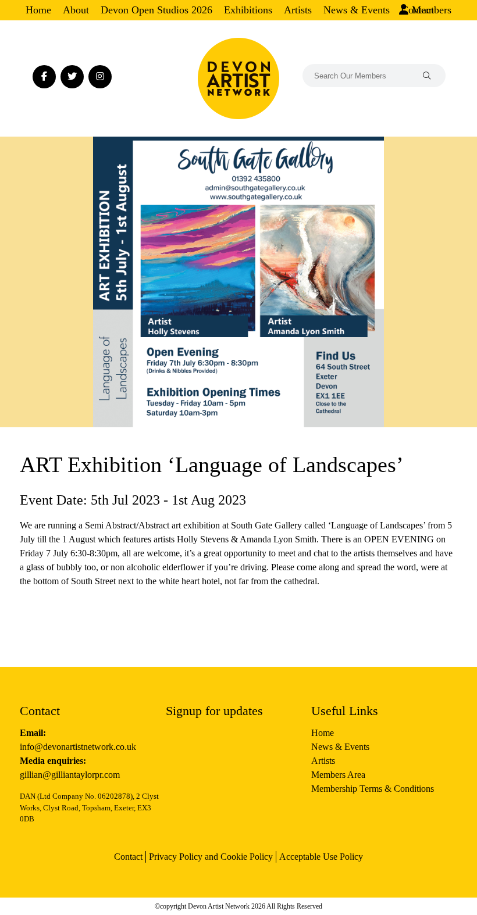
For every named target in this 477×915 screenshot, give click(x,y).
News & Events (356, 10)
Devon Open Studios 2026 (156, 10)
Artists (298, 10)
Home (38, 10)
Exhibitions (248, 10)
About (76, 10)
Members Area (338, 775)
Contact (128, 857)
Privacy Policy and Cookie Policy (211, 857)
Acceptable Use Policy (321, 857)
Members (430, 10)
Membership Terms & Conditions (372, 789)
